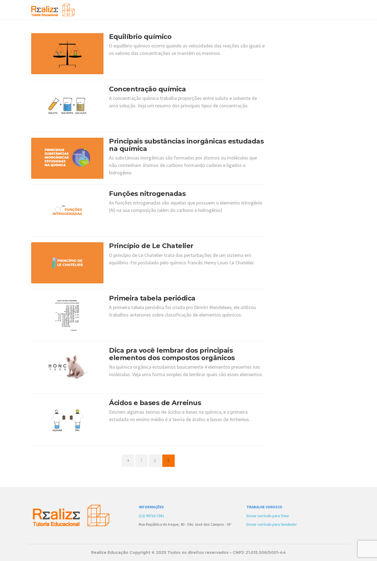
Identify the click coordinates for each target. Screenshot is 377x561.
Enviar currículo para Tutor (267, 515)
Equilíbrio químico (140, 37)
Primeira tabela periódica (152, 298)
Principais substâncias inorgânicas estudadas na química (186, 144)
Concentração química (147, 89)
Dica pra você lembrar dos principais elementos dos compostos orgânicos (172, 353)
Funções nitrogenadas (147, 194)
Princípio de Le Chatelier (151, 246)
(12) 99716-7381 (151, 515)
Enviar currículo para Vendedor (271, 524)
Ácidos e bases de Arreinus (155, 403)
